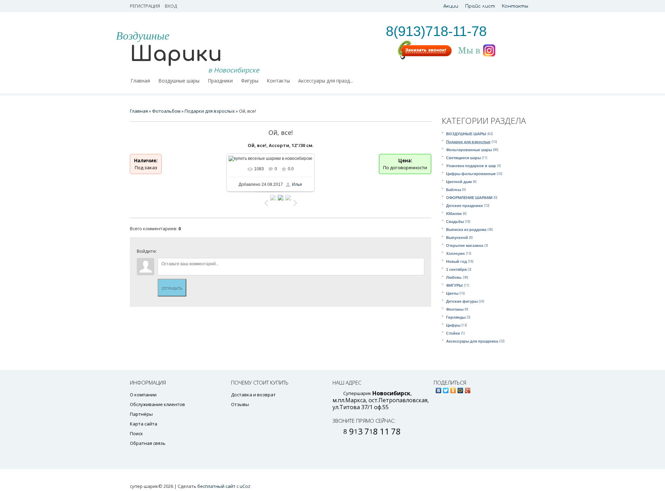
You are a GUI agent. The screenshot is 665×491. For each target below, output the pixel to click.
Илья (297, 184)
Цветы (452, 293)
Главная (139, 111)
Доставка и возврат (253, 394)
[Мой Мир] (460, 388)
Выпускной (457, 237)
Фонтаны (454, 309)
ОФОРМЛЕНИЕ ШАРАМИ (469, 198)
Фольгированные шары (469, 150)
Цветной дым (459, 182)
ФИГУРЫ (454, 285)
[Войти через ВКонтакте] (175, 253)
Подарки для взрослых (468, 142)
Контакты (515, 6)
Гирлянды (456, 317)
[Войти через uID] (163, 253)
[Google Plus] (467, 388)
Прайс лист (480, 6)
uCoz (245, 486)
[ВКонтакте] (438, 388)
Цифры (453, 325)
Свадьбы (455, 221)
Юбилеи (454, 214)
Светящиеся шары (463, 158)
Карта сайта (143, 424)
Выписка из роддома (466, 229)
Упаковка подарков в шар (471, 166)
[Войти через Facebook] (186, 253)
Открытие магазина (464, 245)
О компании (143, 394)
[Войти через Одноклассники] (222, 253)
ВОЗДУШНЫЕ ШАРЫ (466, 134)
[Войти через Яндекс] (198, 253)
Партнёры (141, 414)
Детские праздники (464, 206)
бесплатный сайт (216, 486)
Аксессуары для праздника (472, 341)
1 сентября (456, 269)
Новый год (456, 261)
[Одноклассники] (453, 388)
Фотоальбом (166, 111)
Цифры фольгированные (471, 174)
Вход (171, 6)
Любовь (454, 277)
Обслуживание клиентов (157, 404)
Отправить (172, 288)
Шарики (176, 54)
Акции (450, 6)
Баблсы (453, 190)
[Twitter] (446, 388)
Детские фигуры (462, 301)
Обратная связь (148, 443)
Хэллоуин (455, 253)
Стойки (453, 333)
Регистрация (145, 6)
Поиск (136, 433)
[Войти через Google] (210, 253)
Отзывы (240, 404)
